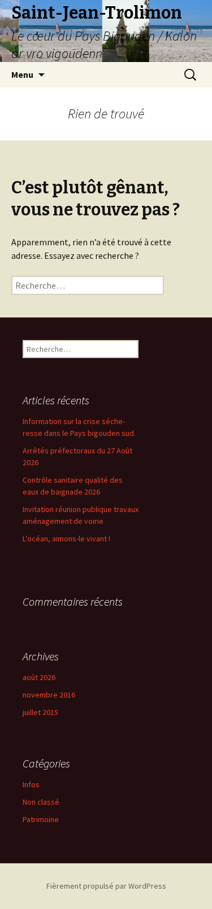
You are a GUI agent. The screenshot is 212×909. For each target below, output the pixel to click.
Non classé (41, 802)
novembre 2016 (49, 695)
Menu (22, 74)
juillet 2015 (40, 712)
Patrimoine (41, 819)
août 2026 (39, 677)
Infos (31, 784)
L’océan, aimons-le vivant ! (66, 538)
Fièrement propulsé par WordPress (106, 886)
